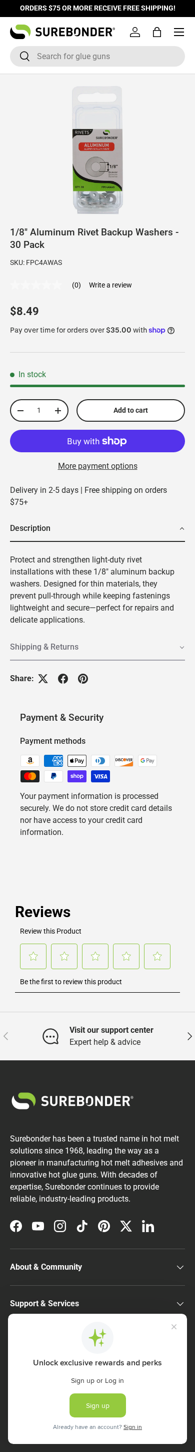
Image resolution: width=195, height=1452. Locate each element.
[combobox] (97, 56)
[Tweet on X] (43, 679)
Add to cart (131, 410)
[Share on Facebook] (63, 679)
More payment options (98, 466)
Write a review (110, 284)
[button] (157, 32)
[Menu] (179, 32)
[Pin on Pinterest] (83, 679)
